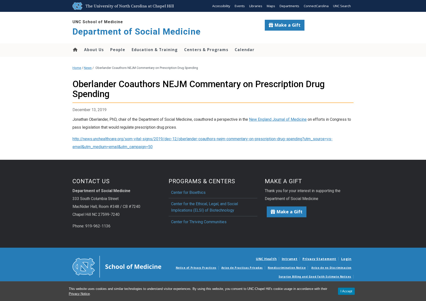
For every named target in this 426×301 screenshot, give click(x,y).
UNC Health (266, 259)
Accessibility (221, 6)
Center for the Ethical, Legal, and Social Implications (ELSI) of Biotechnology (204, 207)
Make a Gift (287, 25)
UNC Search (342, 6)
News (88, 68)
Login (346, 259)
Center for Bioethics (188, 192)
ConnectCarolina (316, 6)
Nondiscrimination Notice (287, 267)
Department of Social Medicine (136, 32)
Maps (271, 6)
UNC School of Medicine (97, 22)
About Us (94, 49)
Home (75, 50)
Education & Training (155, 49)
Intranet (290, 259)
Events (240, 6)
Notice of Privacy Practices (196, 267)
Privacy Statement (319, 259)
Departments (289, 6)
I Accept (346, 291)
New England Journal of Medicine (278, 119)
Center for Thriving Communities (199, 222)
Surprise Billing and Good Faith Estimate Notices (315, 276)
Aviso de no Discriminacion (331, 267)
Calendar (244, 49)
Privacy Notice (79, 294)
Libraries (255, 6)
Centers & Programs (206, 49)
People (117, 49)
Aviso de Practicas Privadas (242, 267)
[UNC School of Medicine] (116, 266)
